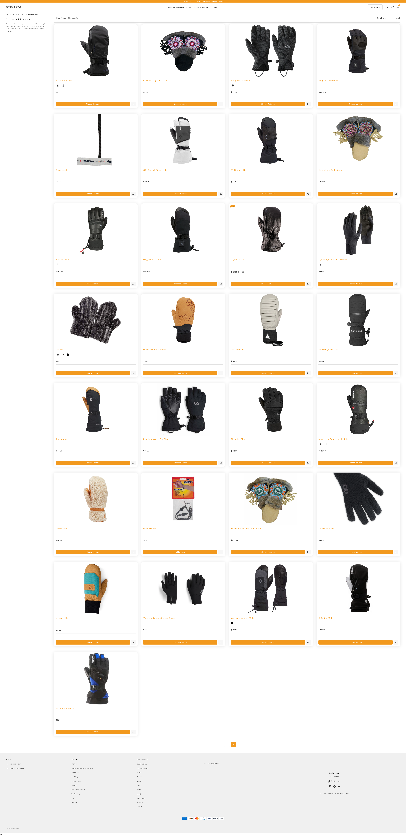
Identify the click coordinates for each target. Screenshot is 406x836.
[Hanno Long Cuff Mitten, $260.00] (358, 140)
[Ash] (67, 354)
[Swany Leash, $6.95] (183, 499)
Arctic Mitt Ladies (64, 80)
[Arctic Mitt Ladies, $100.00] (96, 50)
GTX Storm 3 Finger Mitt (155, 170)
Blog (73, 798)
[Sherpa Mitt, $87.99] (96, 499)
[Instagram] (331, 786)
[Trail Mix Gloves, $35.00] (358, 499)
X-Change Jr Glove (65, 708)
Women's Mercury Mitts (242, 618)
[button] (233, 763)
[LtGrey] (63, 85)
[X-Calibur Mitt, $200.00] (358, 588)
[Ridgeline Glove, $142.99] (271, 409)
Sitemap (74, 802)
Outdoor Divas (142, 764)
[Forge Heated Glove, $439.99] (358, 50)
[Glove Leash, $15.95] (96, 140)
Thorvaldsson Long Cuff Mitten (246, 529)
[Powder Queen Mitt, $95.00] (358, 320)
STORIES (74, 764)
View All (139, 807)
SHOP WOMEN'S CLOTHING (15, 768)
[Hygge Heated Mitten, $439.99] (183, 229)
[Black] (58, 85)
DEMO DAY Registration (211, 763)
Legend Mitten (238, 259)
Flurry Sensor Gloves (241, 80)
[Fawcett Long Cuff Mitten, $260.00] (183, 50)
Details (221, 1)
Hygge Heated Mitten (153, 259)
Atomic (139, 777)
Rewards (74, 785)
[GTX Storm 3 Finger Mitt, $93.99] (183, 140)
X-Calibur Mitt (325, 618)
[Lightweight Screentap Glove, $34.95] (358, 229)
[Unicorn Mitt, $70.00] (96, 588)
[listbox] (393, 18)
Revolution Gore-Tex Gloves (156, 439)
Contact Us (75, 772)
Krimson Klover (142, 768)
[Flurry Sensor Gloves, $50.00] (271, 50)
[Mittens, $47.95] (96, 320)
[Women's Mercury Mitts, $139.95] (271, 588)
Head (139, 772)
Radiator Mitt (62, 439)
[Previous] (220, 744)
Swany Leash (149, 529)
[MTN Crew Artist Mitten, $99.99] (183, 320)
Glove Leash (61, 170)
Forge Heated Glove (328, 80)
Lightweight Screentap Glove (332, 259)
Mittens (59, 350)
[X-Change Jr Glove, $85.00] (96, 678)
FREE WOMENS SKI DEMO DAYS (82, 768)
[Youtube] (339, 786)
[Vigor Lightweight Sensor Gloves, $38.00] (183, 588)
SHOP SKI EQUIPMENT (13, 764)
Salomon (140, 802)
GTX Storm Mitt (238, 170)
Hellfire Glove (62, 259)
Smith (139, 790)
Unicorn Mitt (62, 618)
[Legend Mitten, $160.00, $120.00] (271, 229)
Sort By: (380, 18)
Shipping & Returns (78, 790)
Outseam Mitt (237, 350)
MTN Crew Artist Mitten (154, 350)
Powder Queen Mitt (328, 350)
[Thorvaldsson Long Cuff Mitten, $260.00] (271, 499)
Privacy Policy (76, 781)
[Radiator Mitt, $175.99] (96, 409)
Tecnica (139, 781)
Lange (139, 794)
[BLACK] (320, 264)
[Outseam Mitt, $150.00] (271, 320)
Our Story (74, 777)
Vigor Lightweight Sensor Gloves (159, 618)
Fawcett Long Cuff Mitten (155, 80)
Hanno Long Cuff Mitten (330, 170)
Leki (138, 785)
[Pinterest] (335, 786)
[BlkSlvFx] (58, 354)
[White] (326, 444)
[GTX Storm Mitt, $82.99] (271, 140)
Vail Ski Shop (75, 794)
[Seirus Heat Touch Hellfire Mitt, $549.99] (358, 409)
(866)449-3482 (336, 781)
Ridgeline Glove (238, 439)
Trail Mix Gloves (326, 529)
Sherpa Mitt (61, 529)
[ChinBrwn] (63, 354)
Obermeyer (141, 798)
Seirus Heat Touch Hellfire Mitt (333, 439)
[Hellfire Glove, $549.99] (96, 229)
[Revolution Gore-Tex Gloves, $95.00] (183, 409)
